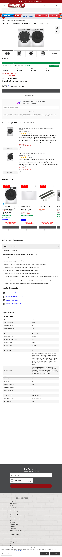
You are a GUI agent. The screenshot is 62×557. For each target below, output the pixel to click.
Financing (12, 518)
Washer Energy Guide (12, 300)
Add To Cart (31, 91)
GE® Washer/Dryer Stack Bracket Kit (46, 206)
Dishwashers (13, 507)
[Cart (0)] (57, 5)
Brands (12, 517)
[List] (39, 5)
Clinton (12, 540)
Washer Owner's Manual (12, 293)
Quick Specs (9, 148)
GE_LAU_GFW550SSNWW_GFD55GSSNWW (15, 86)
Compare (12, 230)
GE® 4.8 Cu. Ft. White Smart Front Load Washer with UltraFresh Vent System (36, 129)
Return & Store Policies (16, 530)
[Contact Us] (51, 5)
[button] (4, 5)
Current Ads (13, 526)
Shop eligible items (54, 65)
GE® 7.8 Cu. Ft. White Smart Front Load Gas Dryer (32, 153)
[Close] (59, 548)
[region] (31, 551)
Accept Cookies (44, 553)
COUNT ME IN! (31, 486)
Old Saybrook (13, 542)
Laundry (3, 20)
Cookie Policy (19, 550)
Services (12, 520)
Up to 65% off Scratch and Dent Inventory (32, 1)
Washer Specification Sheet (13, 303)
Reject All (55, 553)
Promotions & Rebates (16, 515)
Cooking (12, 505)
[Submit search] (58, 10)
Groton (12, 544)
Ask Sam (31, 111)
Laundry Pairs (10, 20)
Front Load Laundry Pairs (19, 20)
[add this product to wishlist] (57, 32)
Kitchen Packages (14, 511)
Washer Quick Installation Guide (14, 296)
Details (56, 63)
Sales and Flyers (14, 524)
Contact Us (13, 528)
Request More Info (31, 95)
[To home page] (16, 5)
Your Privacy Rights (6, 553)
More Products (14, 509)
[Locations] (45, 5)
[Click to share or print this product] (57, 28)
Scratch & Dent (14, 513)
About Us (12, 522)
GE (8, 85)
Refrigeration (13, 503)
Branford (12, 538)
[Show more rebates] (59, 69)
